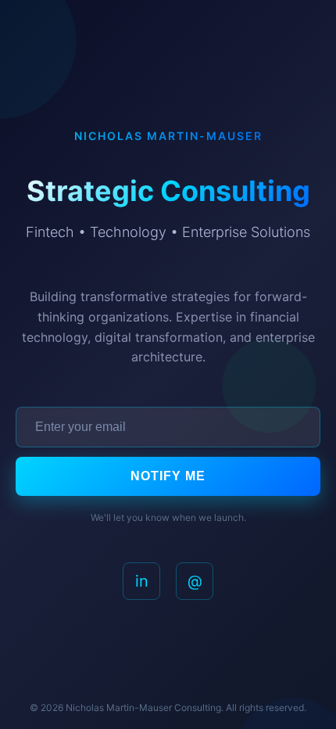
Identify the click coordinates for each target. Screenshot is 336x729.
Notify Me (168, 476)
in (141, 581)
